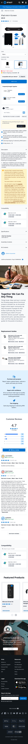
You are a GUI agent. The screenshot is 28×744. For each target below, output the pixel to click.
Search (23, 76)
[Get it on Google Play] (21, 687)
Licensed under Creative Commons (14, 736)
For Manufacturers (19, 669)
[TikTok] (2, 713)
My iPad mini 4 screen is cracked (11, 116)
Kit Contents (4, 247)
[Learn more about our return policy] (12, 143)
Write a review (15, 450)
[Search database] (19, 2)
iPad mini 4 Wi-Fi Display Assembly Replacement (14, 358)
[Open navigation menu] (1, 2)
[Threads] (23, 713)
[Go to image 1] (13, 47)
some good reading (18, 201)
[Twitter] (8, 713)
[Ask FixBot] (24, 112)
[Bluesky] (20, 713)
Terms (2, 686)
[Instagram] (11, 713)
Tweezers (9, 90)
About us (3, 662)
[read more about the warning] (22, 259)
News (16, 674)
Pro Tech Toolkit (11, 97)
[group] (3, 36)
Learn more (10, 649)
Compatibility (5, 208)
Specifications (5, 231)
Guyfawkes (8, 517)
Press (16, 671)
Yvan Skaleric (8, 455)
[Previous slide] (12, 615)
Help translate (12, 708)
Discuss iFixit (4, 667)
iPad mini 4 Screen (9, 10)
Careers (3, 669)
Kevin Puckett (9, 471)
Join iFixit (21, 126)
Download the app (20, 679)
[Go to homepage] (9, 2)
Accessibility (4, 681)
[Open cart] (22, 2)
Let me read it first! (7, 701)
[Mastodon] (17, 713)
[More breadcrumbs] (2, 11)
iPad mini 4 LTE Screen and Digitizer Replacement (15, 336)
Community (17, 662)
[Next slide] (15, 615)
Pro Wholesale (18, 664)
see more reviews (14, 533)
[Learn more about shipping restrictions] (18, 72)
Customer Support (5, 664)
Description (4, 149)
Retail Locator (18, 667)
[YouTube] (14, 713)
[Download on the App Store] (21, 682)
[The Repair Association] (26, 713)
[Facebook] (5, 713)
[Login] (26, 2)
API (2, 671)
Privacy (3, 684)
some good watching (9, 202)
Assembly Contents (6, 242)
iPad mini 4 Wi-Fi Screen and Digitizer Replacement (15, 347)
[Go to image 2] (15, 47)
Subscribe (23, 698)
